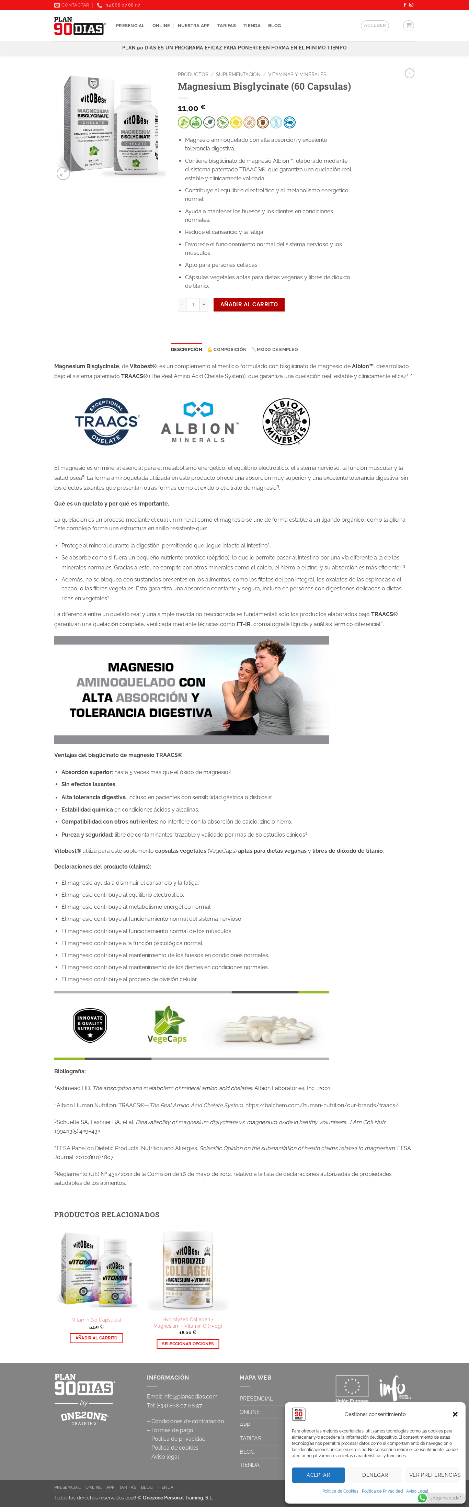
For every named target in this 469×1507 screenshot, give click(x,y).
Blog (274, 25)
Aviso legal (165, 1456)
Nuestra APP (194, 25)
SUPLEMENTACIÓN (238, 74)
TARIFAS (250, 1438)
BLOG (247, 1452)
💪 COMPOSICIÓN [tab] (227, 349)
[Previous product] (409, 73)
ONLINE (161, 25)
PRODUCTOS (193, 74)
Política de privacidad (178, 1439)
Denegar (375, 1475)
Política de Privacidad (382, 1491)
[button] (455, 1414)
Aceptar (318, 1475)
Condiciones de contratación (187, 1421)
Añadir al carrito (249, 304)
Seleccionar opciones (188, 1343)
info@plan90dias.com (190, 1396)
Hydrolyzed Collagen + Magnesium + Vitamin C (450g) (187, 1322)
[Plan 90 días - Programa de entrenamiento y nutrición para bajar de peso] (80, 25)
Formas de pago (172, 1430)
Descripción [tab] (186, 349)
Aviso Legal (417, 1491)
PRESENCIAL (130, 25)
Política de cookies (174, 1447)
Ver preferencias (434, 1475)
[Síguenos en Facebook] (405, 5)
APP (245, 1425)
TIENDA (252, 25)
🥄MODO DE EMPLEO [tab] (274, 349)
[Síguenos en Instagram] (411, 5)
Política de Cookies (340, 1491)
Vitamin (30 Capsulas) (96, 1320)
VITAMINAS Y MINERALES (297, 74)
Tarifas (226, 25)
